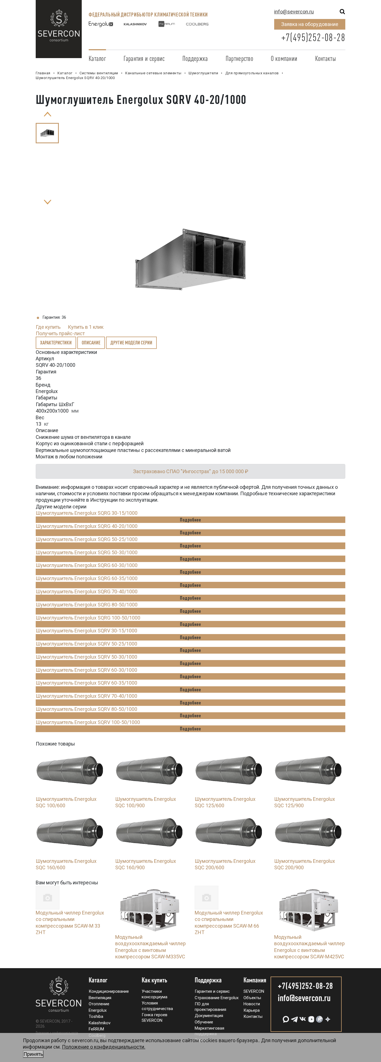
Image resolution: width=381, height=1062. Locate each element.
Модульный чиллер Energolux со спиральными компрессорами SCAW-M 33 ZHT (70, 922)
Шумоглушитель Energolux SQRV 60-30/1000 (86, 670)
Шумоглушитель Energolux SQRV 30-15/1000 (86, 631)
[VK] (302, 1017)
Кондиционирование (109, 991)
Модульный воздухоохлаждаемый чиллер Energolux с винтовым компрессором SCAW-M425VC (309, 946)
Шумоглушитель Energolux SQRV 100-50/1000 (88, 722)
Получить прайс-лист (60, 333)
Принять (33, 1054)
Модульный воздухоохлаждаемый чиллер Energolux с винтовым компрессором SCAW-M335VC (150, 946)
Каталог (97, 58)
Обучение (204, 1022)
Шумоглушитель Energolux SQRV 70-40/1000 (86, 696)
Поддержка (195, 58)
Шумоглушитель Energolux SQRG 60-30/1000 (87, 565)
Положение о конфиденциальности (57, 1032)
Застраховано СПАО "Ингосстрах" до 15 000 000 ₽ (190, 471)
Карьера (251, 1010)
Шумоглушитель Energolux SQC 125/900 (304, 802)
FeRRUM (96, 1029)
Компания (254, 980)
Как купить (154, 980)
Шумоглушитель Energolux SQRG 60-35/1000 (87, 578)
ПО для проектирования (210, 1006)
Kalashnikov (99, 1022)
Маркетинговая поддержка (209, 1031)
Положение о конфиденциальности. (84, 1050)
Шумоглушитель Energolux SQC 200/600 (225, 864)
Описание (91, 342)
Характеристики (56, 342)
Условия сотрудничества (157, 1006)
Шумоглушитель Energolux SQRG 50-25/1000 (87, 539)
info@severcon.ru (294, 12)
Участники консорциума (154, 994)
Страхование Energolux (216, 997)
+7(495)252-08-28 (313, 37)
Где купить (48, 327)
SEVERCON (253, 991)
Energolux (98, 1010)
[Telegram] (293, 1017)
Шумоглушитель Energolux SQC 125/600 (225, 802)
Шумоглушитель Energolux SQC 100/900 (145, 802)
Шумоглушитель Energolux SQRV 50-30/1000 (86, 657)
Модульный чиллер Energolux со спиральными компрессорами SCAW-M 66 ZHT (229, 922)
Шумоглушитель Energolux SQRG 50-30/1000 (87, 552)
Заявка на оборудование (309, 24)
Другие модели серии (131, 342)
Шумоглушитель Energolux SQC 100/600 (66, 802)
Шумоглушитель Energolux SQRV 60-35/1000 (86, 683)
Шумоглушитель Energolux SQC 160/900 (145, 864)
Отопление (99, 1003)
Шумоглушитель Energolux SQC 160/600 (66, 864)
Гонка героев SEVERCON (154, 1017)
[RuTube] (318, 1017)
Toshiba (96, 1016)
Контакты (325, 58)
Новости (251, 1003)
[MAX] (285, 1017)
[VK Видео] (310, 1017)
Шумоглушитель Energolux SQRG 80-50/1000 (87, 605)
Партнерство (239, 58)
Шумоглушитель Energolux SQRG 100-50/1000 (88, 618)
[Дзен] (327, 1017)
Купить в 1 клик (85, 327)
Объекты (252, 997)
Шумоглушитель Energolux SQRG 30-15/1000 (87, 513)
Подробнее (190, 519)
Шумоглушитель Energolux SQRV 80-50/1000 (86, 709)
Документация (209, 1015)
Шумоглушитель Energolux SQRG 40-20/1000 (87, 526)
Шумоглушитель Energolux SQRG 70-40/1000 (87, 591)
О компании (284, 58)
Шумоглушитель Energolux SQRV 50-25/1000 (86, 644)
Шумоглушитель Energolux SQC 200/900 (304, 864)
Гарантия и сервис (144, 58)
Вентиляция (100, 997)
